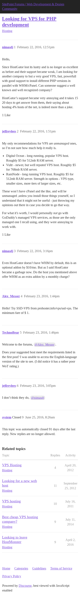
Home (6, 568)
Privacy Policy (11, 576)
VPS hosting (11, 501)
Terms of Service (61, 568)
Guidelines (39, 568)
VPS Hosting (12, 465)
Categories (21, 568)
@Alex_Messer (44, 344)
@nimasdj (37, 397)
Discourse (25, 585)
